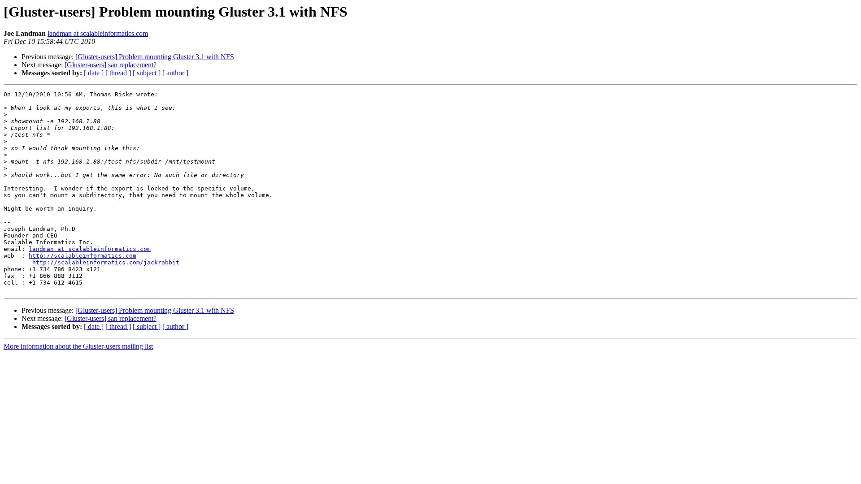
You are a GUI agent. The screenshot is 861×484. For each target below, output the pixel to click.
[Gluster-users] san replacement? (111, 65)
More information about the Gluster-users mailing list (78, 346)
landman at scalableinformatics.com (98, 33)
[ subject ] (147, 73)
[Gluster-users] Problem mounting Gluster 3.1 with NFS (154, 56)
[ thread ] (118, 73)
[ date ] (94, 73)
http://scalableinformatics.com (82, 255)
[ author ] (175, 73)
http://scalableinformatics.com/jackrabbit (105, 262)
